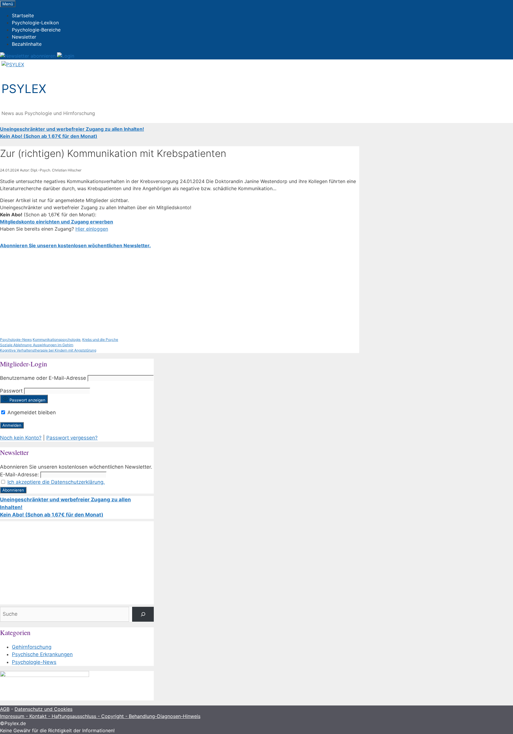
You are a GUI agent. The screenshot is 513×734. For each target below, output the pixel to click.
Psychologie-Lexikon (35, 23)
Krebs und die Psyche (100, 339)
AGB (5, 709)
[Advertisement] (178, 293)
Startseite (23, 15)
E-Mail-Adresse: (19, 475)
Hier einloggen (91, 229)
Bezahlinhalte (27, 44)
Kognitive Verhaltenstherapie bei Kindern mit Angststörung (48, 350)
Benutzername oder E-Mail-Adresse (43, 378)
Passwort (11, 391)
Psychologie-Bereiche (36, 30)
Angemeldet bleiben (31, 412)
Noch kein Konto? (21, 438)
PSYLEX (23, 88)
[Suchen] (143, 614)
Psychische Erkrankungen (42, 654)
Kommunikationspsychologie (56, 339)
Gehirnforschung (31, 647)
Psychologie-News (16, 339)
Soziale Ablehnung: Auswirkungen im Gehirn (36, 345)
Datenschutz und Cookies (43, 709)
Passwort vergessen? (72, 438)
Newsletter (24, 37)
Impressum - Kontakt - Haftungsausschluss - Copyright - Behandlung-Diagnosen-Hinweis (100, 716)
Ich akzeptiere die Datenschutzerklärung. (56, 482)
